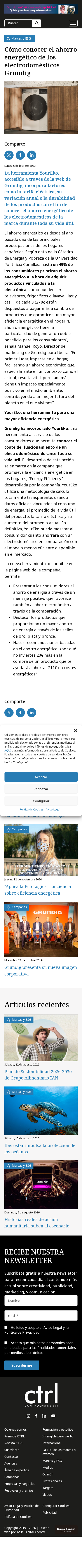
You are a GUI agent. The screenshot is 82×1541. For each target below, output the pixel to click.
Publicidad (49, 1512)
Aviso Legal (53, 809)
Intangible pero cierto (57, 1436)
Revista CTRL (13, 1443)
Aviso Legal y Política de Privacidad (21, 1508)
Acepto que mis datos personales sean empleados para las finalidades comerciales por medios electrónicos (40, 1347)
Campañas (11, 1477)
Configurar (41, 801)
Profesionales (52, 1481)
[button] (75, 730)
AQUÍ (7, 750)
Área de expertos (16, 1470)
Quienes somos (15, 1429)
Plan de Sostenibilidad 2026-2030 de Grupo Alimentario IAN (38, 1075)
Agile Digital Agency (31, 1532)
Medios (47, 1467)
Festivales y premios (18, 1490)
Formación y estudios (57, 1429)
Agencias (10, 1463)
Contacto (11, 1456)
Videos (47, 1494)
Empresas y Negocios (19, 1484)
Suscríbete (11, 1450)
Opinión (47, 1474)
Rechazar (41, 789)
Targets (47, 1488)
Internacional (51, 1443)
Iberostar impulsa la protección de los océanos (39, 1148)
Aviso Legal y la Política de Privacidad (36, 1330)
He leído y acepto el (36, 1330)
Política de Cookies (32, 809)
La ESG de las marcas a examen (59, 1452)
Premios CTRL (14, 1436)
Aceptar (41, 777)
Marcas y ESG (52, 1461)
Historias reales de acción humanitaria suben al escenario (36, 1222)
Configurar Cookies (56, 1506)
